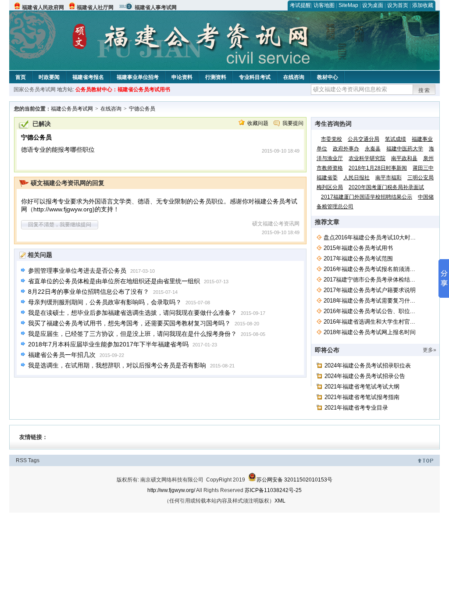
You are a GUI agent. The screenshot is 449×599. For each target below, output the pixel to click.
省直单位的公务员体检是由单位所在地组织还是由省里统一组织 (114, 281)
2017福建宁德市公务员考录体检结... (369, 279)
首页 (20, 77)
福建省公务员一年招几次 (62, 354)
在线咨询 (293, 77)
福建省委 (327, 178)
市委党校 (331, 139)
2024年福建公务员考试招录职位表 (367, 365)
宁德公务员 (142, 109)
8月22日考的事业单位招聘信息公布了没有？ (88, 291)
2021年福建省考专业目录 (356, 407)
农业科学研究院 (367, 158)
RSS (21, 460)
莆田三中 (423, 168)
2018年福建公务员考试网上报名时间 (370, 332)
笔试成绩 (395, 139)
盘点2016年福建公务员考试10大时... (370, 237)
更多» (429, 350)
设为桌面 (372, 5)
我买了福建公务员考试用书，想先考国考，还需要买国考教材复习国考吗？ (129, 323)
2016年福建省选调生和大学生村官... (369, 321)
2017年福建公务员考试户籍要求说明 (370, 290)
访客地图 (324, 5)
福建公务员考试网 (72, 109)
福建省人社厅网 (95, 7)
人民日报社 (356, 178)
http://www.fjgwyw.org (63, 209)
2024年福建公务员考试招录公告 (364, 376)
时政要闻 (49, 77)
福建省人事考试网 (156, 7)
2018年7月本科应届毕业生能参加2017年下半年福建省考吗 (108, 344)
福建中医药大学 (404, 149)
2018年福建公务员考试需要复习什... (369, 300)
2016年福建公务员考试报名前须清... (369, 269)
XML (279, 501)
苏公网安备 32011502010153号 (294, 480)
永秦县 (373, 149)
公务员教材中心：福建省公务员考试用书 (122, 89)
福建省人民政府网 (43, 7)
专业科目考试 (255, 77)
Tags (33, 460)
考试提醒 (300, 5)
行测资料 (215, 77)
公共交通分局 (363, 139)
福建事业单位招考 (138, 77)
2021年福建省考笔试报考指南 (361, 397)
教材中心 (327, 77)
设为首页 (397, 5)
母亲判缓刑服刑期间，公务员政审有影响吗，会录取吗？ (105, 302)
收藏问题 (257, 123)
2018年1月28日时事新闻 (378, 168)
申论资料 (181, 77)
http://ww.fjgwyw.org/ (171, 490)
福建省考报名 (88, 77)
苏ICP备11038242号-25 (273, 490)
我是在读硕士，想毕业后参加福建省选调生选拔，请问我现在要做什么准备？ (132, 312)
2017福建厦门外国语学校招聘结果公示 (366, 197)
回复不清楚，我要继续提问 (59, 224)
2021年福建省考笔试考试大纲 (361, 386)
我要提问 (292, 123)
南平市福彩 (388, 178)
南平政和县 (404, 158)
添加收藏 (422, 5)
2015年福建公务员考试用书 (358, 248)
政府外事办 (346, 149)
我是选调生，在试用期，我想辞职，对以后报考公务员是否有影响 (117, 365)
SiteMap (348, 5)
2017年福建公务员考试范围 (358, 258)
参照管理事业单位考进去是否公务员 (77, 270)
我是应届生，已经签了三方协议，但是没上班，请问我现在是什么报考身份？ (132, 333)
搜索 (424, 90)
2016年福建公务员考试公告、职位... (369, 311)
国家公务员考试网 (35, 89)
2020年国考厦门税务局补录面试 (386, 187)
